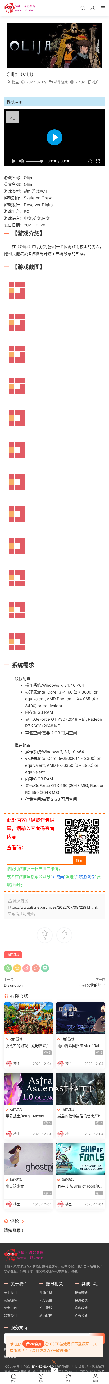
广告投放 (81, 1316)
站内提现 (45, 1316)
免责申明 (10, 1308)
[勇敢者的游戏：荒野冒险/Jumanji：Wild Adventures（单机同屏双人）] (28, 1018)
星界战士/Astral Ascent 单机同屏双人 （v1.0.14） (27, 1116)
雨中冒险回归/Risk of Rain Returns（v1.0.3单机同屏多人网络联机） (80, 1045)
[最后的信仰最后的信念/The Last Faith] (80, 1089)
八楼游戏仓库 (20, 8)
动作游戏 (61, 82)
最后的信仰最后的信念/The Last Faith (79, 1116)
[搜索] (82, 7)
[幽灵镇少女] (28, 1159)
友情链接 (10, 1300)
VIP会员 (35, 1344)
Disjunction (13, 985)
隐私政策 (81, 1308)
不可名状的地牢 (92, 985)
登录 (17, 1230)
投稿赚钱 (81, 1293)
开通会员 (45, 1293)
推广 (95, 82)
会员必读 (81, 1300)
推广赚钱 (45, 1308)
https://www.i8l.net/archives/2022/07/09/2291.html (52, 907)
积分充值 (45, 1300)
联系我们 (10, 1316)
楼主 (15, 82)
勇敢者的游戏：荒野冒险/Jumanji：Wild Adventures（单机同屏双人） (28, 1045)
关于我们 (10, 1293)
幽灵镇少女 (15, 1186)
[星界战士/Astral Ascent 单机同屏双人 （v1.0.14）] (28, 1089)
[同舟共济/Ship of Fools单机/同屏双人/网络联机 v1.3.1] (80, 1159)
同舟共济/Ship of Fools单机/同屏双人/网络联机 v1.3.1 (80, 1186)
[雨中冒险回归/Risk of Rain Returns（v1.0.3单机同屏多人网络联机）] (80, 1018)
